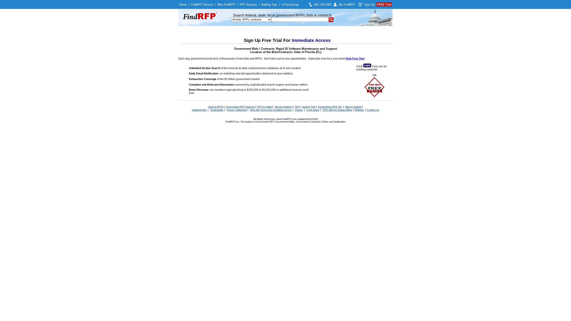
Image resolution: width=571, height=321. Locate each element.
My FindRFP (347, 4)
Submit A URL (199, 110)
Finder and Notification (333, 121)
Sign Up (369, 4)
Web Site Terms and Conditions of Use (271, 110)
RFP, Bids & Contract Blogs (337, 110)
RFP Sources (248, 4)
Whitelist (359, 110)
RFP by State (264, 106)
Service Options (283, 106)
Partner (299, 110)
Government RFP (264, 121)
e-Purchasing (289, 4)
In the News (312, 110)
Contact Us (373, 110)
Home (183, 4)
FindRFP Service (202, 4)
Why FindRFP (226, 4)
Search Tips (308, 106)
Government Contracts (308, 121)
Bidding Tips (269, 4)
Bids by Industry (354, 106)
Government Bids (284, 121)
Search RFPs (215, 106)
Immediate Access (311, 40)
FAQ (297, 106)
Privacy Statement (237, 110)
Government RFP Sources (240, 106)
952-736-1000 (322, 4)
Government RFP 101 (330, 106)
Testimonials (216, 110)
